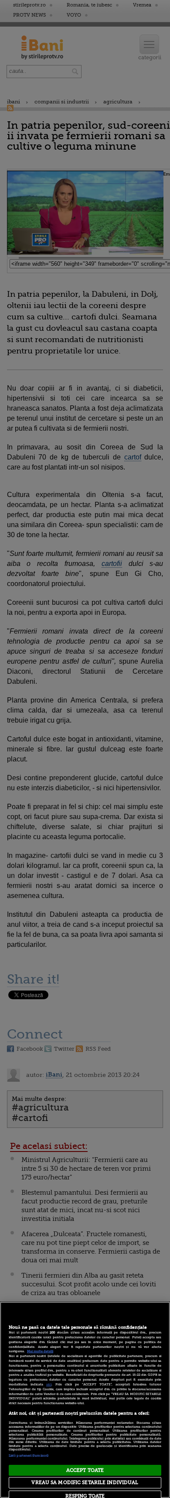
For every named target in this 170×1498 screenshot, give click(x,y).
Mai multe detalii (40, 1351)
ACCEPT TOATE (85, 1470)
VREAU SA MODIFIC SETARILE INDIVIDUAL (84, 1482)
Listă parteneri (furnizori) (28, 1455)
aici (48, 1384)
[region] (85, 1400)
